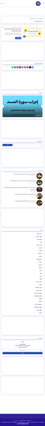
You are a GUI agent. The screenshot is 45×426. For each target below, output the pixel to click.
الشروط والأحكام (14, 422)
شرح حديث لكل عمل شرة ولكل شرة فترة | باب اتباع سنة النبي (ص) (25, 194)
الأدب (40, 242)
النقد (41, 273)
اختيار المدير (39, 239)
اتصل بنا (28, 422)
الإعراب (40, 248)
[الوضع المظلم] (3, 4)
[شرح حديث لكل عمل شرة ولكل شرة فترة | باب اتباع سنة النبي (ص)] (39, 196)
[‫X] (30, 67)
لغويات (40, 299)
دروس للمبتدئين (38, 287)
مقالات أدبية (39, 310)
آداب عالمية (39, 234)
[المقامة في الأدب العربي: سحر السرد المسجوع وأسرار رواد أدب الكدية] (39, 176)
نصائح (40, 313)
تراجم (41, 276)
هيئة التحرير (33, 422)
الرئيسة (41, 422)
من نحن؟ (38, 422)
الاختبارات (40, 253)
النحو (41, 270)
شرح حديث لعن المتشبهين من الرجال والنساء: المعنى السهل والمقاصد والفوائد (23, 180)
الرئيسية (40, 18)
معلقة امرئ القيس (38, 307)
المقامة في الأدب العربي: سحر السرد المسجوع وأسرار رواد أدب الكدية (25, 174)
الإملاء (40, 251)
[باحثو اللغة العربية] (38, 3)
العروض (40, 265)
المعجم (40, 267)
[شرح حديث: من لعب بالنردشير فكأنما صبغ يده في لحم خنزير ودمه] (39, 203)
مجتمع (40, 301)
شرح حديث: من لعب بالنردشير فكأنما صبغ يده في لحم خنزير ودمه (25, 201)
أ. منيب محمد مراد (18, 27)
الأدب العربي (39, 245)
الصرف (40, 262)
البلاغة (40, 256)
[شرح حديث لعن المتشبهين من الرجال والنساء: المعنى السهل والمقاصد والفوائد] (39, 183)
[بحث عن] (43, 4)
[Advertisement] (22, 10)
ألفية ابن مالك (39, 236)
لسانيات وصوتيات (38, 296)
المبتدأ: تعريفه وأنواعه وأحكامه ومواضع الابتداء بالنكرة (32, 116)
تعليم (41, 279)
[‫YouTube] (22, 67)
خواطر (40, 284)
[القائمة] (1, 4)
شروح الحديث (39, 290)
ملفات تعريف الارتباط (6, 422)
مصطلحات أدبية (38, 304)
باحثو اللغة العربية (16, 420)
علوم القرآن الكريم (38, 293)
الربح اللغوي (39, 259)
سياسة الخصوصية (22, 422)
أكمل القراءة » (18, 38)
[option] (22, 106)
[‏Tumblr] (20, 67)
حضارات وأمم (39, 282)
